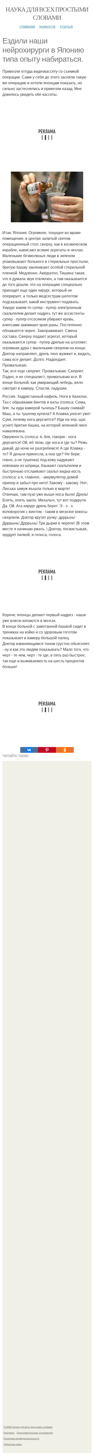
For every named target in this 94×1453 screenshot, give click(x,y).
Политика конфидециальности (21, 1438)
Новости (47, 26)
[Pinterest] (47, 750)
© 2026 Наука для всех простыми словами (28, 1427)
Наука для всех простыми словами (47, 13)
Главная (27, 26)
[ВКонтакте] (29, 750)
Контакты (9, 1432)
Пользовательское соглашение (35, 1432)
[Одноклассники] (65, 750)
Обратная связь (13, 1444)
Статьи (66, 26)
